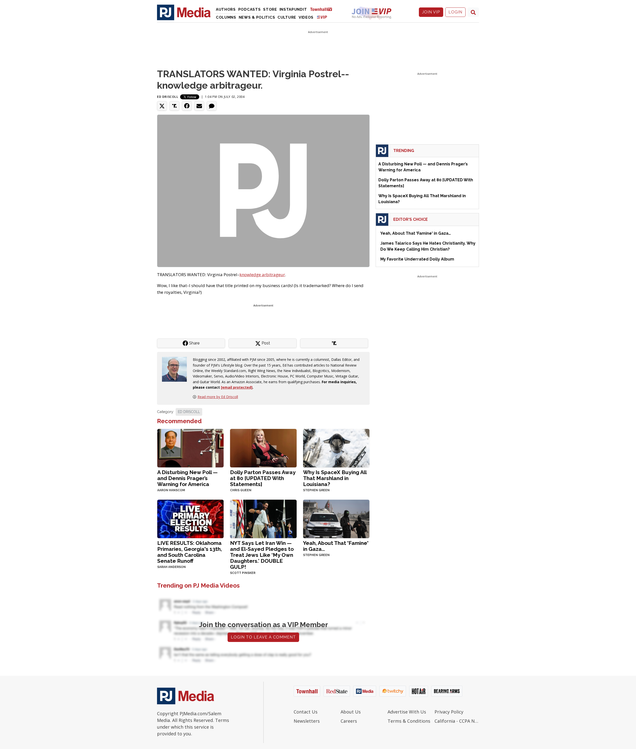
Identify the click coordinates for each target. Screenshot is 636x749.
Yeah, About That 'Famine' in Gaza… (335, 546)
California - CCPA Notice (457, 721)
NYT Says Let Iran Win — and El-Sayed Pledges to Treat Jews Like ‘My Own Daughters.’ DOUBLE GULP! (262, 555)
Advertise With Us (407, 712)
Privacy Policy (449, 712)
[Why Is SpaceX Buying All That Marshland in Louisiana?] (336, 448)
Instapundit (293, 9)
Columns (226, 17)
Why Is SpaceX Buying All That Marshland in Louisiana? (334, 478)
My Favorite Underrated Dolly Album (417, 259)
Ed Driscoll (167, 97)
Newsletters (307, 721)
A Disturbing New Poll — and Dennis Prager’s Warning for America (187, 478)
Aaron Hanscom (171, 490)
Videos (306, 17)
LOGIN (455, 12)
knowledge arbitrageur (262, 274)
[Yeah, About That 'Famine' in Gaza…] (336, 518)
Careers (349, 721)
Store (270, 9)
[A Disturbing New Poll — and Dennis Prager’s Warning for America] (190, 448)
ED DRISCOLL (189, 412)
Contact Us (306, 712)
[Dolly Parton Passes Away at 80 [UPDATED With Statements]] (263, 448)
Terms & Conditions (409, 721)
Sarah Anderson (171, 567)
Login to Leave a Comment (263, 637)
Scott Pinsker (242, 573)
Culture (287, 17)
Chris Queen (240, 490)
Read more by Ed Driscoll (218, 396)
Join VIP (431, 12)
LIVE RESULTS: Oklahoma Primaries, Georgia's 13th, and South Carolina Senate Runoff (189, 552)
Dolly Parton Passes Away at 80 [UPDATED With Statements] (262, 478)
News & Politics (257, 17)
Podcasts (249, 9)
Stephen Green (316, 490)
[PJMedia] (184, 12)
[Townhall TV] (323, 9)
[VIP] (322, 17)
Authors (226, 9)
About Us (351, 712)
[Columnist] (176, 369)
